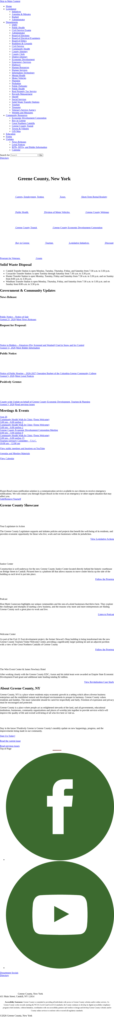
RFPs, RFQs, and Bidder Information (29, 147)
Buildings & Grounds (22, 43)
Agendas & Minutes (21, 14)
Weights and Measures (22, 112)
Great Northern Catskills (23, 123)
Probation (16, 83)
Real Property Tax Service (24, 91)
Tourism (16, 104)
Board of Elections (20, 35)
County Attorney (20, 51)
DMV (15, 25)
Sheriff (15, 96)
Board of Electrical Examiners (26, 38)
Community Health (21, 49)
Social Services (19, 99)
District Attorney (19, 57)
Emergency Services (21, 62)
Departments (12, 22)
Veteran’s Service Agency (24, 110)
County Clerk (18, 54)
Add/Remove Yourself (10, 499)
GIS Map (16, 131)
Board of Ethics (19, 41)
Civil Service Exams (21, 30)
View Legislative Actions (102, 539)
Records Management (22, 94)
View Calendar (7, 458)
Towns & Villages (20, 128)
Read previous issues (25, 404)
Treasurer (16, 107)
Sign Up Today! (7, 736)
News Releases (19, 142)
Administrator (18, 19)
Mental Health (18, 75)
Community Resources (16, 115)
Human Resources (20, 67)
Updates (10, 139)
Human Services (19, 70)
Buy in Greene (19, 120)
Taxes (62, 197)
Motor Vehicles (19, 78)
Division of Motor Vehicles (57, 212)
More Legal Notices (24, 376)
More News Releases (26, 319)
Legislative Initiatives (79, 243)
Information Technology (23, 73)
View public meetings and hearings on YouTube (22, 448)
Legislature (11, 9)
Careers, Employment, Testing (29, 197)
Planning (16, 80)
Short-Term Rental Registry (94, 197)
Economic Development (23, 59)
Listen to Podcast (106, 614)
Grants (38, 258)
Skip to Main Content (10, 1)
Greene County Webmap (97, 212)
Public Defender (19, 86)
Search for (5, 155)
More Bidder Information (28, 348)
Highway (16, 65)
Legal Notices (18, 144)
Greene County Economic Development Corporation (77, 227)
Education (10, 134)
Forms (9, 136)
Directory (4, 158)
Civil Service (18, 46)
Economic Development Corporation (29, 118)
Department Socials (9, 972)
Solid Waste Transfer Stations (25, 102)
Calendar (16, 150)
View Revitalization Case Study (99, 682)
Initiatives (16, 11)
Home (9, 6)
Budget (15, 17)
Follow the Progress (104, 579)
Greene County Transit (22, 126)
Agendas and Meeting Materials (15, 453)
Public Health (18, 27)
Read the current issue (10, 741)
